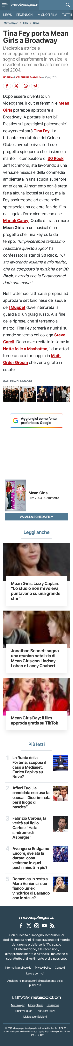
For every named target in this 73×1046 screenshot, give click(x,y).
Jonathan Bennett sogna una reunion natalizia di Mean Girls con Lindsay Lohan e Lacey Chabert (35, 658)
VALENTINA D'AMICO (28, 77)
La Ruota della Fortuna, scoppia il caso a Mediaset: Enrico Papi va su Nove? (29, 767)
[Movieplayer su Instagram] (36, 925)
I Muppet (17, 307)
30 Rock (55, 158)
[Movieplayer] (36, 918)
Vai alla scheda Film (36, 517)
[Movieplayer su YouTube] (44, 925)
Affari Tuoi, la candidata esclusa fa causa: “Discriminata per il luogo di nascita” (31, 798)
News (7, 15)
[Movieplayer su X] (29, 925)
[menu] (5, 5)
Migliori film (47, 15)
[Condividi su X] (16, 86)
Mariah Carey (16, 220)
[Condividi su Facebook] (7, 86)
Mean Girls (38, 493)
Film (25, 22)
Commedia (51, 498)
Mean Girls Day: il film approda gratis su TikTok (34, 720)
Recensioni (24, 15)
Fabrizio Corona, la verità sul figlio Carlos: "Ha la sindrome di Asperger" (29, 828)
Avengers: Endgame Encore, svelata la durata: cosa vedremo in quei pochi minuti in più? (30, 858)
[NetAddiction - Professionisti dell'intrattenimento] (46, 997)
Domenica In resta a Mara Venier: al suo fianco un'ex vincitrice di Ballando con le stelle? (31, 888)
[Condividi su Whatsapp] (26, 86)
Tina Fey (42, 130)
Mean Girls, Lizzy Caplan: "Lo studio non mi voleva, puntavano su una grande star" (35, 591)
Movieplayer (11, 22)
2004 (38, 498)
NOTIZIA (8, 77)
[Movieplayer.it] (24, 5)
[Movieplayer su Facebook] (21, 925)
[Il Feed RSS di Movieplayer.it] (52, 925)
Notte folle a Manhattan (25, 348)
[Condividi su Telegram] (35, 86)
